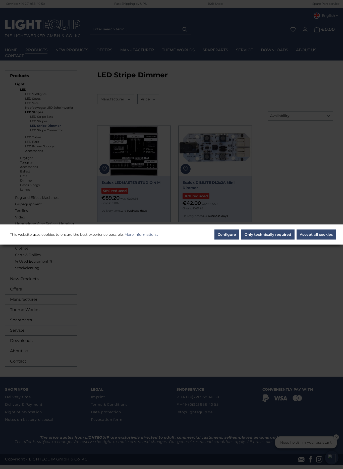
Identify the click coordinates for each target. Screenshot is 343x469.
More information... (141, 234)
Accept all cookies (316, 234)
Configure (227, 234)
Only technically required (268, 234)
